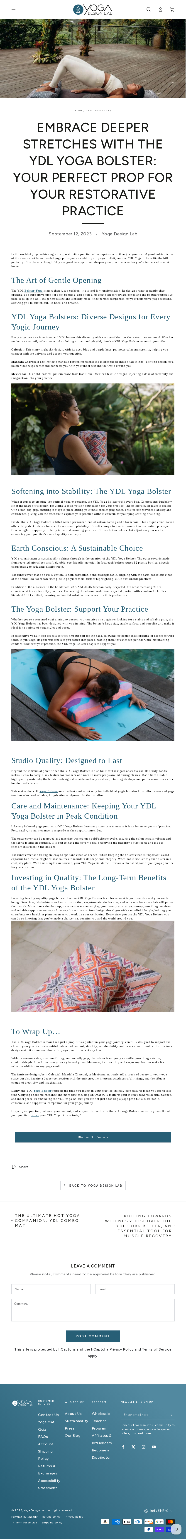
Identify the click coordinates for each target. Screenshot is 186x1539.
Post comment (93, 1336)
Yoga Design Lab (98, 110)
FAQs (43, 1437)
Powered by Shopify (24, 1516)
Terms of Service (157, 1349)
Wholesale (101, 1413)
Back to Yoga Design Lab (95, 1185)
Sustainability (76, 1421)
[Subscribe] (172, 1415)
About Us (73, 1413)
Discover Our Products (93, 1137)
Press (70, 1428)
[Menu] (14, 9)
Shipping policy (52, 1522)
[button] (148, 9)
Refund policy (51, 1516)
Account (46, 1444)
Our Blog (72, 1435)
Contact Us (48, 1415)
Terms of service (26, 1522)
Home (79, 110)
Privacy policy (74, 1516)
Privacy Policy (122, 1349)
